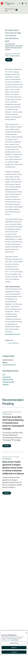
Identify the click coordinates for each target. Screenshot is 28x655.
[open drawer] (25, 3)
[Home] (8, 3)
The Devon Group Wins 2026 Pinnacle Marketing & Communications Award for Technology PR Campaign (13, 423)
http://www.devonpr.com (9, 364)
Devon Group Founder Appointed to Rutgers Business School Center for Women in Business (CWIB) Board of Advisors (13, 468)
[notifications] (22, 3)
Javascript (5, 384)
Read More (6, 445)
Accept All (14, 652)
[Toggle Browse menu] (22, 10)
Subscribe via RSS (7, 379)
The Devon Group (6, 414)
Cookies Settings (14, 643)
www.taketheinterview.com (12, 334)
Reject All (14, 647)
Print (3, 374)
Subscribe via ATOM (8, 382)
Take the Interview (14, 55)
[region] (14, 642)
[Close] (26, 632)
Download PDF (6, 377)
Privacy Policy (14, 640)
